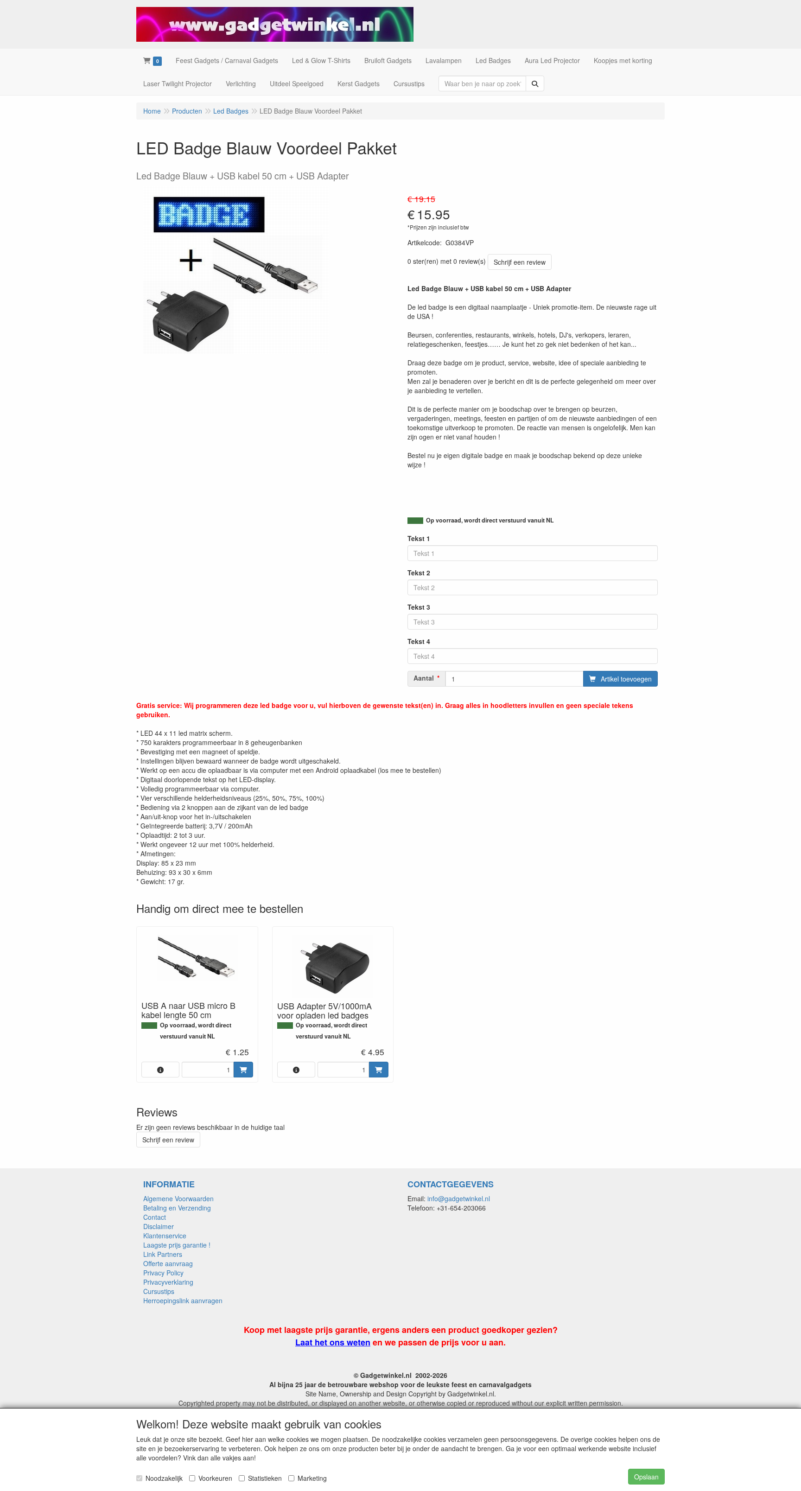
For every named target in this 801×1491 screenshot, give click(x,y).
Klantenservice (164, 1235)
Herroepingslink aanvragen (182, 1300)
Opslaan (646, 1476)
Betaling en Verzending (177, 1207)
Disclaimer (158, 1226)
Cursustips (158, 1291)
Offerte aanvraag (168, 1263)
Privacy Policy (163, 1272)
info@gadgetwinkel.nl (458, 1198)
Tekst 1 (418, 538)
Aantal (423, 678)
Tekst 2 (418, 572)
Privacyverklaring (168, 1282)
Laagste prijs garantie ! (176, 1244)
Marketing (312, 1478)
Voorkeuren (215, 1478)
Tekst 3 (418, 607)
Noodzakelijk (164, 1478)
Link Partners (162, 1254)
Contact (154, 1217)
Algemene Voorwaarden (178, 1198)
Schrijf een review (520, 262)
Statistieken (265, 1478)
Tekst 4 (418, 641)
